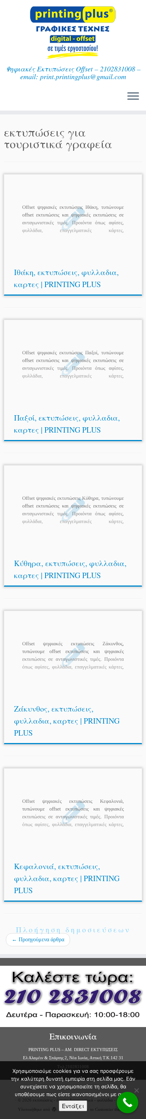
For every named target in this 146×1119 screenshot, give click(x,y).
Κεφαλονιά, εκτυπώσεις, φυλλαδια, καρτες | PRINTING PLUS (67, 878)
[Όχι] (136, 1090)
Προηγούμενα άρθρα (38, 939)
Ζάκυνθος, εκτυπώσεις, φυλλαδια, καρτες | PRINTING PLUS (67, 720)
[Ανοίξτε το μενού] (133, 96)
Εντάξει (73, 1106)
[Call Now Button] (127, 1102)
